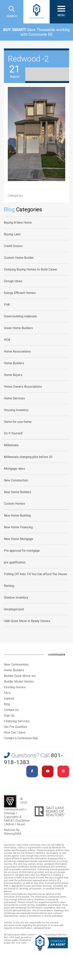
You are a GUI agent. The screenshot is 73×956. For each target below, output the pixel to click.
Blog (7, 704)
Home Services (14, 398)
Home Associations (17, 351)
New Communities (16, 664)
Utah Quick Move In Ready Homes (27, 621)
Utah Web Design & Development (10, 801)
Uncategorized (14, 609)
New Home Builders (17, 492)
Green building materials (20, 316)
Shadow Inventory (16, 597)
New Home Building (17, 515)
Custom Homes (14, 503)
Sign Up (9, 715)
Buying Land (12, 234)
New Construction (16, 480)
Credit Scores (13, 246)
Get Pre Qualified (15, 727)
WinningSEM (12, 833)
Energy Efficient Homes (20, 293)
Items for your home (18, 422)
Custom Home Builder (19, 258)
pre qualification (15, 562)
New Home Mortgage (18, 539)
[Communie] (36, 12)
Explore (9, 698)
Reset (21, 824)
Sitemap (9, 813)
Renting (9, 586)
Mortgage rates (14, 468)
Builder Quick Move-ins (20, 676)
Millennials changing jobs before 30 (28, 457)
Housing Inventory (16, 410)
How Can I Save (14, 732)
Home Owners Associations (23, 386)
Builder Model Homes (19, 681)
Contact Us (11, 710)
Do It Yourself (13, 433)
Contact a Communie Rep (21, 738)
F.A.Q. (7, 693)
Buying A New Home (18, 222)
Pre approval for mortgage (22, 551)
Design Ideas (13, 281)
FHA (7, 304)
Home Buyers (13, 375)
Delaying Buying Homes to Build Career (30, 269)
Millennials (11, 445)
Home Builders (14, 363)
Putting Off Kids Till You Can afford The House (35, 574)
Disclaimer (22, 820)
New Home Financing (18, 527)
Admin (10, 824)
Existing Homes (15, 687)
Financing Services (17, 721)
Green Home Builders (18, 328)
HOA (7, 340)
